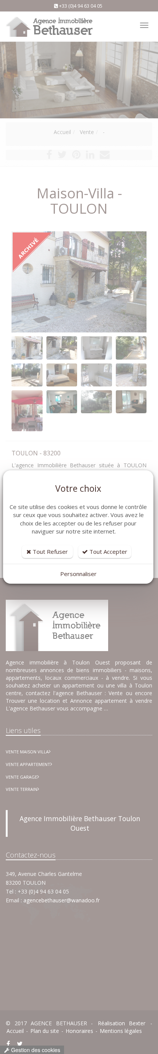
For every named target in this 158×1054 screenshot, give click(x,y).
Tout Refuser (49, 551)
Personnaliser (78, 574)
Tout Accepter (107, 551)
